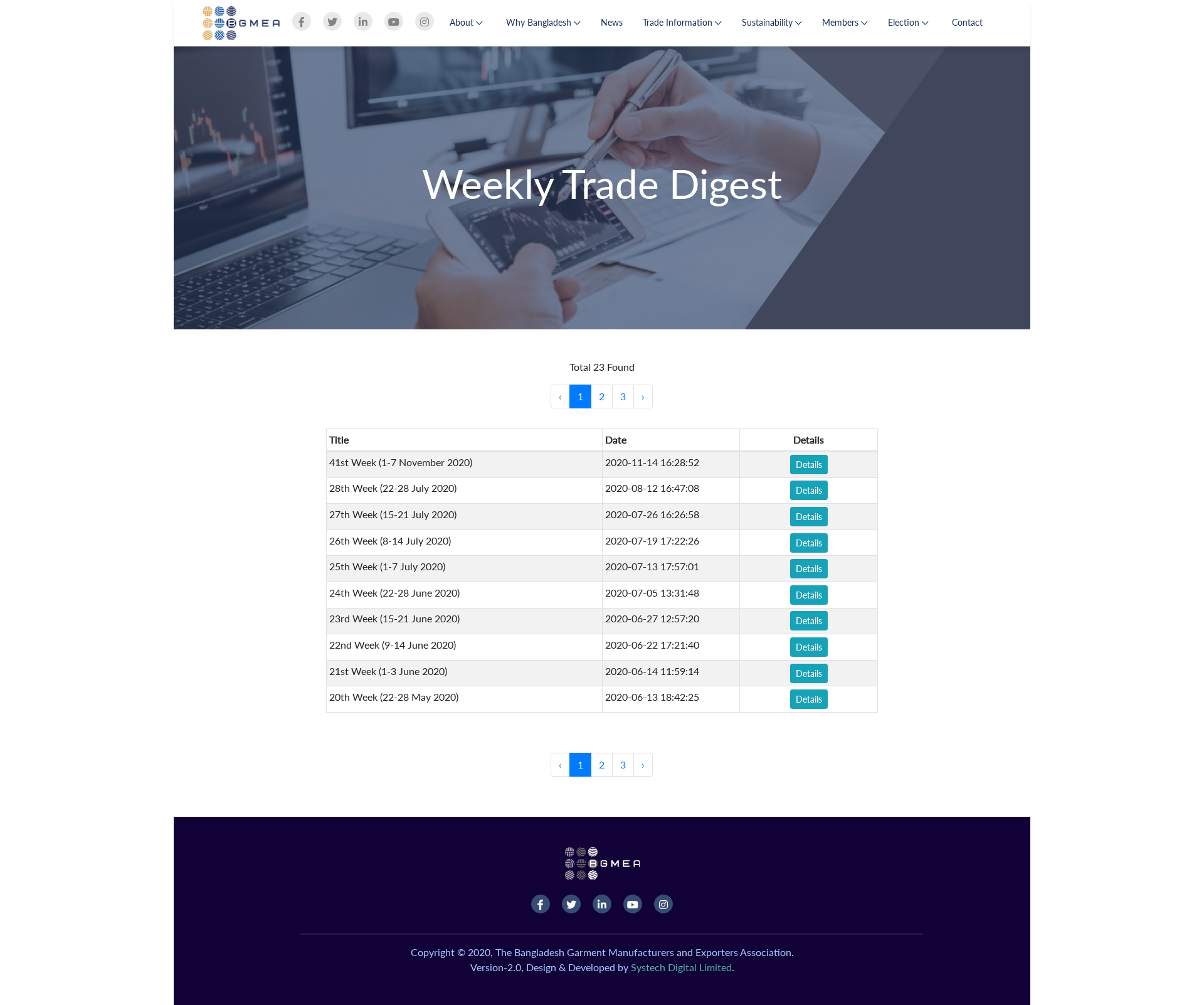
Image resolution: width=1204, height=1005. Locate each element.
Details (809, 464)
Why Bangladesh (540, 22)
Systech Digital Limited (681, 967)
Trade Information (679, 22)
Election (905, 22)
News (612, 22)
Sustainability (768, 22)
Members (841, 22)
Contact (967, 22)
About (463, 22)
